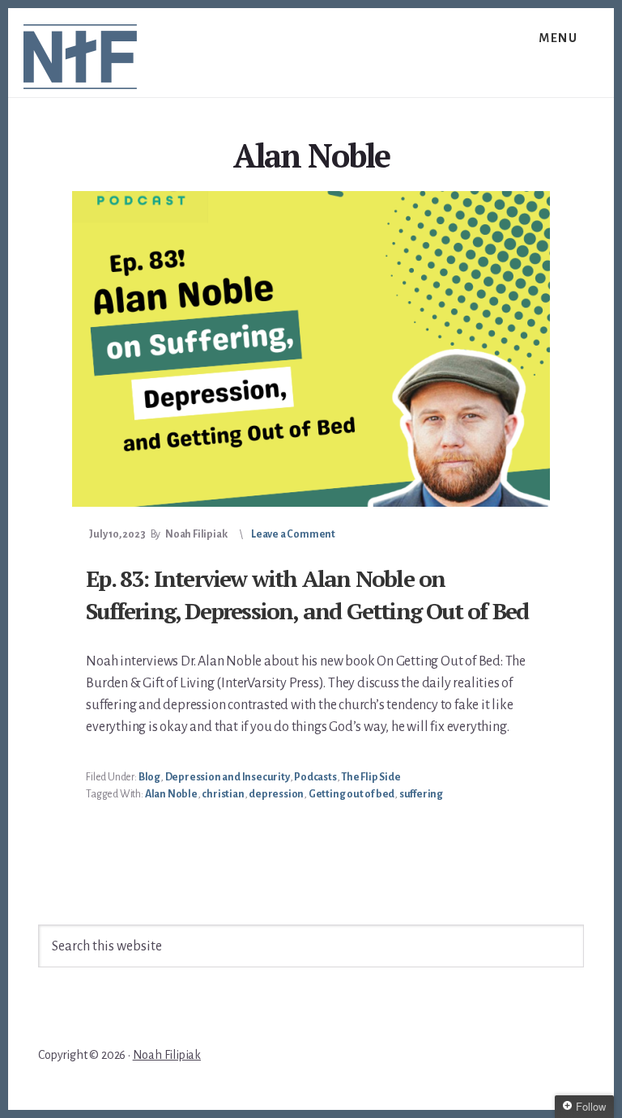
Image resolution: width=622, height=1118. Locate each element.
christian (223, 794)
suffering (421, 794)
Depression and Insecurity (227, 777)
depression (276, 794)
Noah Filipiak (167, 1054)
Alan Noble (171, 794)
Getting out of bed (351, 794)
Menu (558, 38)
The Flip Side (370, 777)
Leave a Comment (293, 534)
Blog (149, 777)
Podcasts (315, 777)
